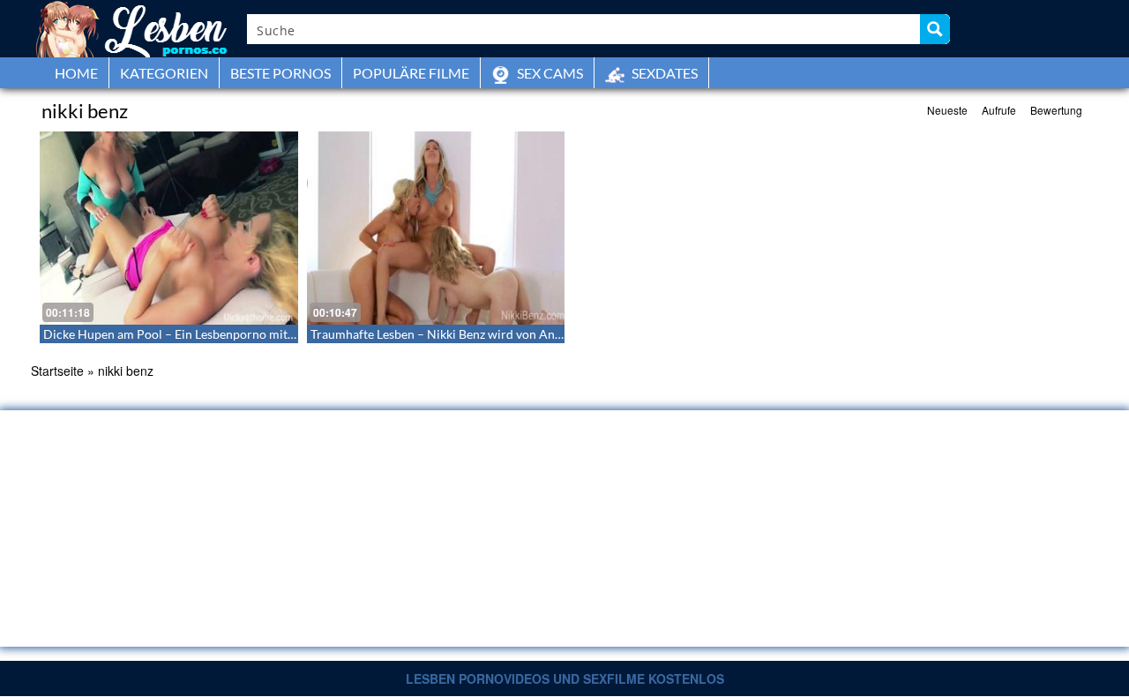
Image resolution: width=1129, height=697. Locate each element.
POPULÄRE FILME (411, 72)
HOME (76, 72)
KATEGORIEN (164, 72)
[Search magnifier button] (935, 29)
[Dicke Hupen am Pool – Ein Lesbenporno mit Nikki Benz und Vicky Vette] (169, 228)
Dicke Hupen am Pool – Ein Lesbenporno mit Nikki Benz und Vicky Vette (240, 333)
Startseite (57, 370)
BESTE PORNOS (280, 72)
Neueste (947, 109)
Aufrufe (999, 109)
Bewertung (1056, 109)
